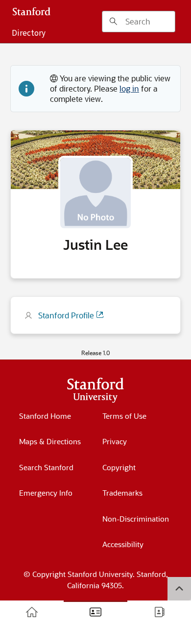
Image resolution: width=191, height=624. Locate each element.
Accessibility (122, 544)
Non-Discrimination (135, 519)
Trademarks (122, 493)
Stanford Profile (67, 315)
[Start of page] (179, 588)
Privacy (114, 441)
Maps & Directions (50, 441)
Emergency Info (45, 493)
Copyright (119, 467)
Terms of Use (124, 416)
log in (129, 88)
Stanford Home (45, 416)
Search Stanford (46, 467)
